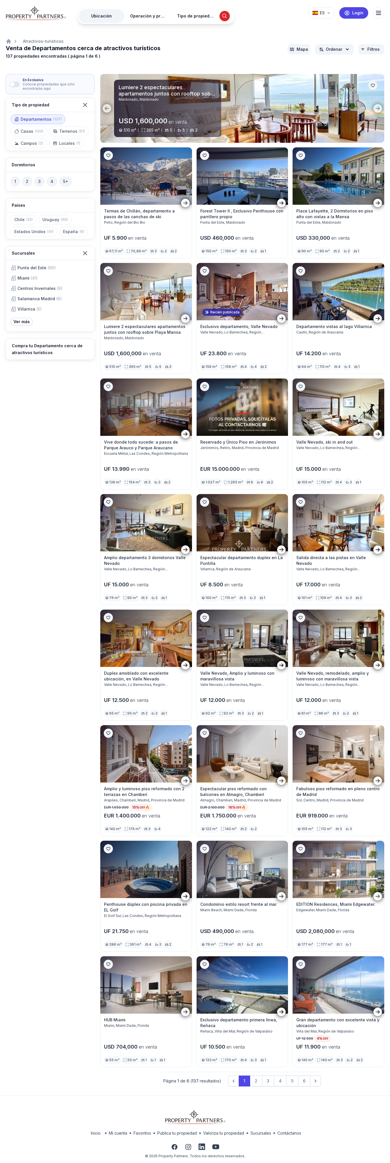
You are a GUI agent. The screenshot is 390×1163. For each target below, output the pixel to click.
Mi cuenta (118, 1133)
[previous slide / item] (106, 108)
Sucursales (260, 1133)
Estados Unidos (33, 231)
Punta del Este (36, 267)
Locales (69, 143)
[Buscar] (225, 16)
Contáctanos (289, 1133)
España (73, 231)
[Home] (8, 41)
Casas (32, 131)
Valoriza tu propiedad (223, 1133)
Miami (27, 278)
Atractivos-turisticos (43, 41)
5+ (65, 181)
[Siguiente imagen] (185, 202)
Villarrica (29, 309)
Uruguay (55, 219)
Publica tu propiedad (177, 1133)
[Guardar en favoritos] (372, 85)
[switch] (14, 84)
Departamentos (41, 119)
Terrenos (72, 131)
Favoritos (142, 1133)
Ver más (21, 321)
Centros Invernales (39, 288)
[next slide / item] (377, 108)
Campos (32, 143)
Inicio (96, 1133)
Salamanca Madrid (39, 298)
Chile (23, 219)
